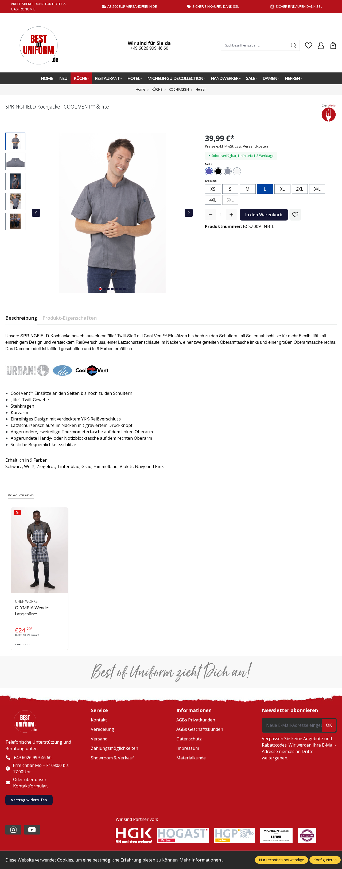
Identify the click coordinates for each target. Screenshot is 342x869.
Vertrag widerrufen (29, 799)
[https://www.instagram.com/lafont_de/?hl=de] (13, 830)
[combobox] (254, 45)
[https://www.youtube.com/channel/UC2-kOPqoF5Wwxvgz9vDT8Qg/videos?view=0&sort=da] (32, 830)
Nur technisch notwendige (281, 859)
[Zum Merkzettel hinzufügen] (295, 215)
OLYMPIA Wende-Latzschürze (32, 610)
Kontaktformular (30, 786)
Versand (99, 739)
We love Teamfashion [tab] (21, 495)
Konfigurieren (325, 859)
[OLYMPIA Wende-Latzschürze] (39, 550)
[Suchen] (294, 45)
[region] (100, 213)
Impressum (187, 748)
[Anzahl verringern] (210, 214)
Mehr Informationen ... (202, 860)
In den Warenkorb (263, 215)
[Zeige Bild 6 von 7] (120, 289)
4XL (212, 200)
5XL (232, 200)
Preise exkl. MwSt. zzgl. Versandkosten (236, 146)
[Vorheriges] (36, 213)
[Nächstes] (189, 213)
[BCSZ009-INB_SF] (112, 213)
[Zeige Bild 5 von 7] (116, 289)
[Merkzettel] (308, 45)
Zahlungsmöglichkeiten (114, 748)
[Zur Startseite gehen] (41, 45)
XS (213, 189)
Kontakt (99, 720)
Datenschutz (189, 739)
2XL (299, 189)
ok (329, 725)
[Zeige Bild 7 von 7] (124, 289)
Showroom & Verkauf (112, 758)
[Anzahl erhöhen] (231, 214)
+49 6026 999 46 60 (149, 48)
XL (282, 189)
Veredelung (102, 729)
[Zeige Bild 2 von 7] (104, 289)
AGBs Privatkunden (195, 720)
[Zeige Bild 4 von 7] (112, 289)
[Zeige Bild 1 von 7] (100, 289)
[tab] (21, 318)
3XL (317, 189)
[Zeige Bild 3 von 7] (108, 289)
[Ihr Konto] (320, 45)
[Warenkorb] (333, 45)
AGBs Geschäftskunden (199, 729)
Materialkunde (191, 758)
